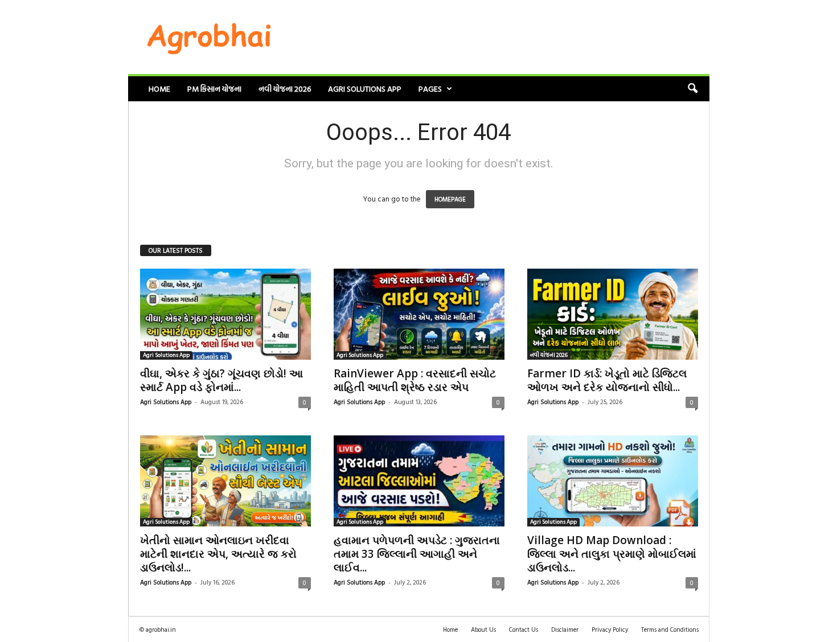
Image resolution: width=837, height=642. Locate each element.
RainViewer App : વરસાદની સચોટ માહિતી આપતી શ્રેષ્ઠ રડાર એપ (415, 380)
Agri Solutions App (364, 88)
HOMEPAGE (450, 199)
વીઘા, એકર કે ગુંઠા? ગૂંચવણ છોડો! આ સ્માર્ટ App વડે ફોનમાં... (221, 380)
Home (159, 88)
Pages (430, 88)
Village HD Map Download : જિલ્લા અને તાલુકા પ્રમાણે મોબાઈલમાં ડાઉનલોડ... (611, 554)
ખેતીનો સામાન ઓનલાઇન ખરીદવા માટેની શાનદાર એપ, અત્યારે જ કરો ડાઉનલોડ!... (218, 554)
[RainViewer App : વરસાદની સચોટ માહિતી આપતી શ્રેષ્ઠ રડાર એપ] (419, 314)
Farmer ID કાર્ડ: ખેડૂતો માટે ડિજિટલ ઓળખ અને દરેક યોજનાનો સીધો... (607, 380)
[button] (692, 88)
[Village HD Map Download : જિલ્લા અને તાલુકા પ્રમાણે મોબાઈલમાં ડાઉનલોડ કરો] (612, 480)
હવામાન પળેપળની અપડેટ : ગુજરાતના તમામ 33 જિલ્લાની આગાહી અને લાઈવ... (417, 554)
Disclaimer (564, 629)
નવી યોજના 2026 (285, 88)
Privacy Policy (610, 629)
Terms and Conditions (670, 629)
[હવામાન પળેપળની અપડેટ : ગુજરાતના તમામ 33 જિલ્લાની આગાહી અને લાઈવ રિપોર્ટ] (419, 480)
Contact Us (523, 629)
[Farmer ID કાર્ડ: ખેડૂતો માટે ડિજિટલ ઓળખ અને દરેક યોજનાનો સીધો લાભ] (612, 314)
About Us (483, 629)
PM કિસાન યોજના (214, 88)
